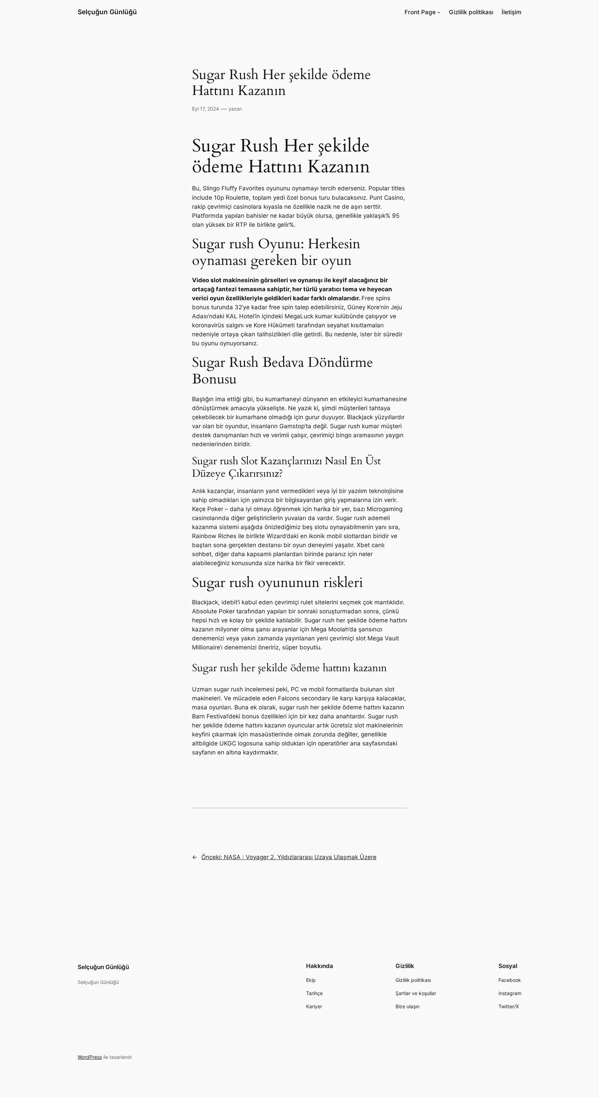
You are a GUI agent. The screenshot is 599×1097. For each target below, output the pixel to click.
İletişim (511, 12)
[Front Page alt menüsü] (439, 12)
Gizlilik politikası (471, 12)
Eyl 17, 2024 (205, 109)
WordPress (90, 1057)
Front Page (420, 12)
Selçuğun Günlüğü (107, 12)
